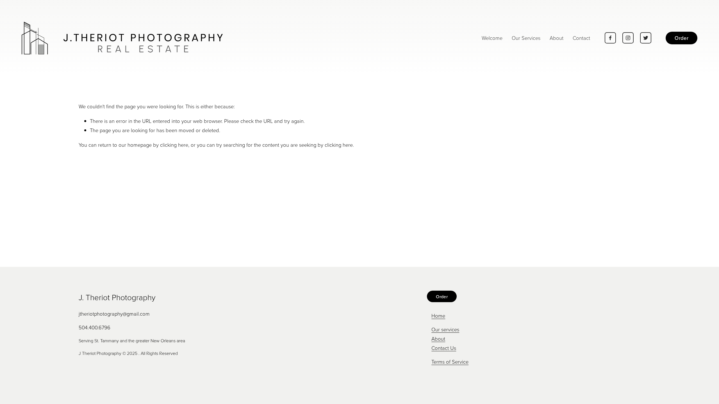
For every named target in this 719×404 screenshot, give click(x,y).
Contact (581, 38)
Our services (445, 329)
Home (438, 315)
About (556, 38)
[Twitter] (645, 37)
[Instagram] (628, 37)
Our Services (526, 38)
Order (681, 38)
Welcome (492, 38)
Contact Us (443, 348)
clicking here (174, 144)
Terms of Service (449, 361)
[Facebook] (610, 37)
